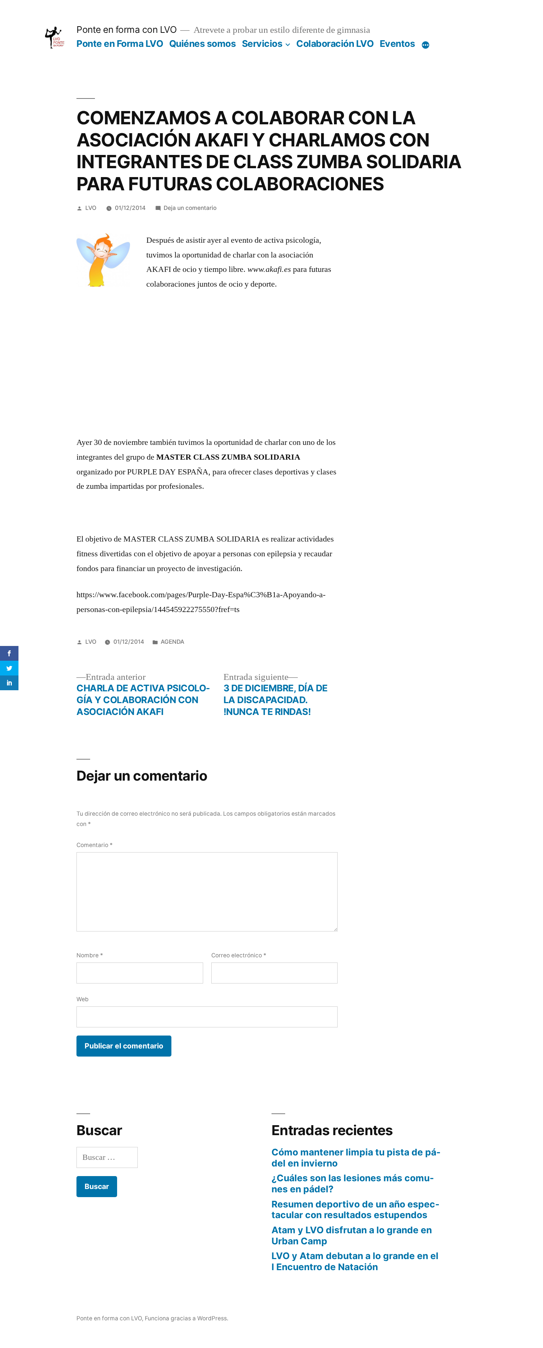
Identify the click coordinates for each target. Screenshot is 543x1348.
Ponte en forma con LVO (126, 29)
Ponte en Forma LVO (119, 43)
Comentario (94, 844)
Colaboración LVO (334, 43)
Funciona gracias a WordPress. (186, 1318)
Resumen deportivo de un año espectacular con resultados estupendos (356, 1210)
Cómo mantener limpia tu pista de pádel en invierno (356, 1158)
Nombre (89, 955)
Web (82, 999)
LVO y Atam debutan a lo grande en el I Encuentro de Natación (355, 1261)
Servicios (262, 43)
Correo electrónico (238, 955)
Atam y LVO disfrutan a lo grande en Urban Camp (352, 1235)
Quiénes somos (202, 43)
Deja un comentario (190, 207)
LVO (90, 207)
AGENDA (172, 641)
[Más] (425, 45)
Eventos (397, 43)
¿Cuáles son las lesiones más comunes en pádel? (353, 1183)
